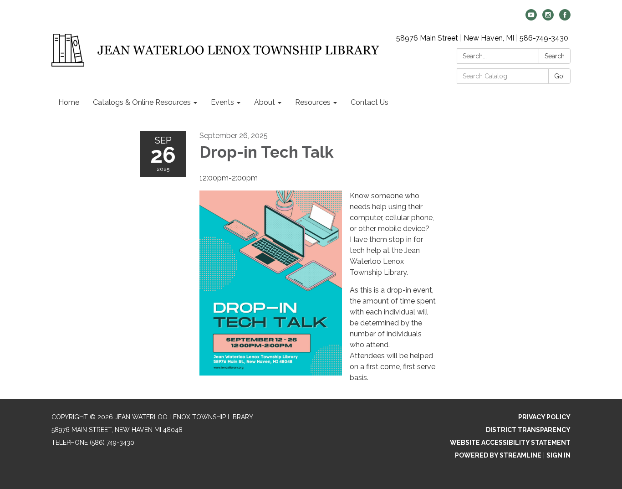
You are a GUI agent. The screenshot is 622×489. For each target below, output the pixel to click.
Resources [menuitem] (313, 102)
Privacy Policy (544, 417)
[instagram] (548, 18)
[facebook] (565, 18)
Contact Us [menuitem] (369, 102)
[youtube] (531, 18)
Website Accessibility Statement (510, 442)
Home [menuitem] (68, 102)
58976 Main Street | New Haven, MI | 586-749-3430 (482, 38)
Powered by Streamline (498, 455)
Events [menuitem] (222, 102)
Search (555, 56)
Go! (559, 76)
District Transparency (528, 429)
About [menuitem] (264, 102)
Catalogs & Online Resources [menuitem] (142, 102)
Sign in (558, 455)
